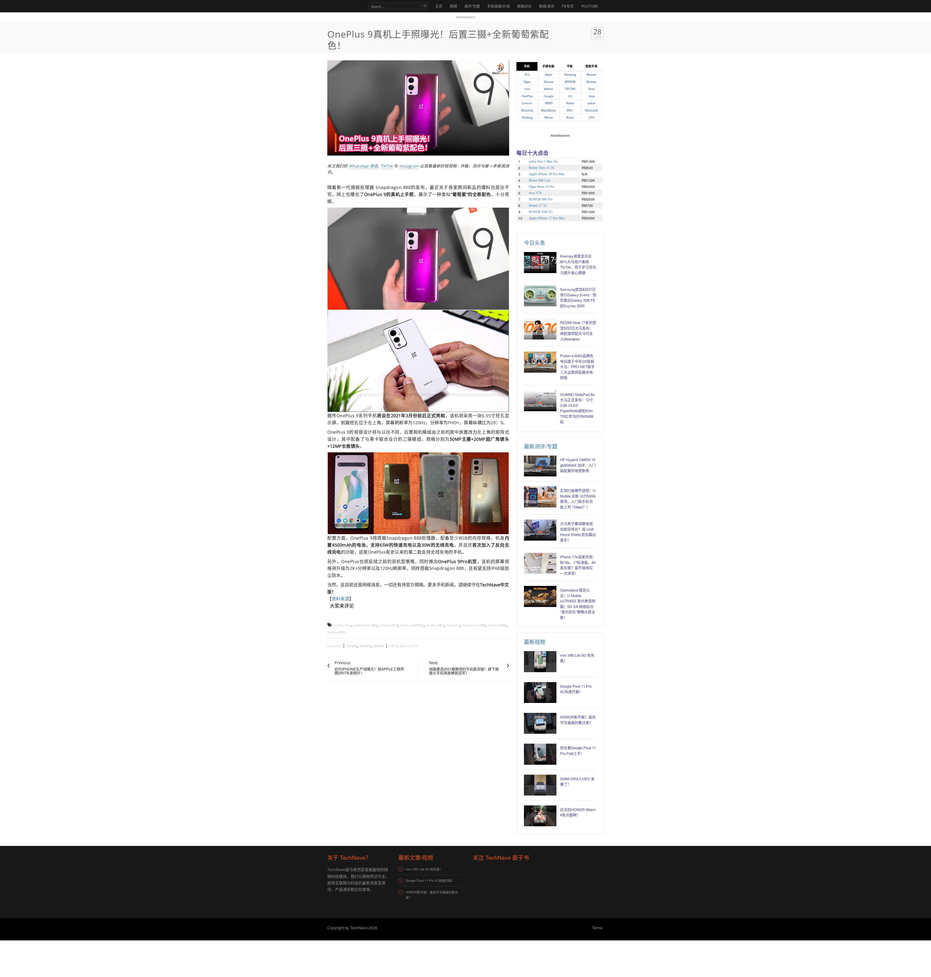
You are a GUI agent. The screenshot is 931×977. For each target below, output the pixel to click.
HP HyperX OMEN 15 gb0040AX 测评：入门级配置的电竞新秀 (578, 465)
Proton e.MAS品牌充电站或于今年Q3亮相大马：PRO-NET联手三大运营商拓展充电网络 (577, 366)
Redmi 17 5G (538, 205)
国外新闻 (378, 646)
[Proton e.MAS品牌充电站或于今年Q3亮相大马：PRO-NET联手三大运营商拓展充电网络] (540, 362)
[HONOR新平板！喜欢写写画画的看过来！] (540, 723)
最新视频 (534, 641)
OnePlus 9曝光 (435, 625)
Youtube (589, 5)
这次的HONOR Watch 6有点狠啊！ (578, 812)
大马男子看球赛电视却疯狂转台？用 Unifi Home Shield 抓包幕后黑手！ (578, 532)
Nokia (570, 103)
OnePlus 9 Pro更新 (474, 625)
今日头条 (534, 242)
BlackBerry (548, 110)
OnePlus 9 (453, 625)
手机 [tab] (527, 66)
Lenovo (527, 103)
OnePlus (527, 96)
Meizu (548, 117)
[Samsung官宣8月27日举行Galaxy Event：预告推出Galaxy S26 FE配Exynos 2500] (540, 295)
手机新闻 (351, 646)
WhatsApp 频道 (363, 166)
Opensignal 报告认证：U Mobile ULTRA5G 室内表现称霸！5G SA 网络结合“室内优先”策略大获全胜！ (577, 603)
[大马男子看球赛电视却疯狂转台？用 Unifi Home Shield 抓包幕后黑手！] (540, 530)
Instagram (409, 166)
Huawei (591, 74)
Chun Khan (334, 646)
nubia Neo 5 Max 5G (543, 161)
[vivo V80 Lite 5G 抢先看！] (540, 661)
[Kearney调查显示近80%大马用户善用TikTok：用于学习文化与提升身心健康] (540, 262)
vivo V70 (535, 193)
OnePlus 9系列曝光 (412, 625)
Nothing (527, 117)
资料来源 (340, 599)
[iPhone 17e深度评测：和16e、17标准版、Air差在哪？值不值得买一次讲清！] (540, 563)
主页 (438, 5)
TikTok (386, 166)
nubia (591, 103)
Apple (549, 74)
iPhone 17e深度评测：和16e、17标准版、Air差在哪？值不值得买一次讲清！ (578, 565)
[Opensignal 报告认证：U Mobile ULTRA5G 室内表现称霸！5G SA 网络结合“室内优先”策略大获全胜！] (540, 596)
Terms (597, 927)
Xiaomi (549, 82)
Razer (570, 117)
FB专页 (568, 5)
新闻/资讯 (546, 5)
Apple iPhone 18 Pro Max (547, 174)
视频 (453, 5)
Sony (591, 89)
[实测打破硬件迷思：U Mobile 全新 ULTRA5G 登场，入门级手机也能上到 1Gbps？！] (540, 496)
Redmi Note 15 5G (542, 168)
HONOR (570, 82)
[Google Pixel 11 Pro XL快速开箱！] (540, 692)
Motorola (527, 110)
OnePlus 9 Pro (342, 625)
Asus (591, 96)
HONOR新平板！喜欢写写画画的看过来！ (432, 895)
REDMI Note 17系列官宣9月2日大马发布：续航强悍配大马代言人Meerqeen (578, 330)
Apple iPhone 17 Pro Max (547, 218)
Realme (591, 82)
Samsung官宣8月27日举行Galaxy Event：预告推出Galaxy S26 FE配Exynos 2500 (578, 297)
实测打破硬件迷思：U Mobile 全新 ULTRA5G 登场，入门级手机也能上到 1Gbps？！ (578, 498)
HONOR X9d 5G (541, 212)
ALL (527, 74)
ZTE (591, 117)
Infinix (548, 89)
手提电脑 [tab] (548, 66)
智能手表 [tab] (591, 66)
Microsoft (591, 110)
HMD (548, 103)
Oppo (527, 82)
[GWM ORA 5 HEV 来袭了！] (540, 785)
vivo (527, 89)
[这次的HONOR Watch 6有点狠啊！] (540, 815)
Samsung (570, 74)
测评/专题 (472, 5)
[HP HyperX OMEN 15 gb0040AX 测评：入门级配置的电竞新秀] (540, 466)
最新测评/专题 (540, 446)
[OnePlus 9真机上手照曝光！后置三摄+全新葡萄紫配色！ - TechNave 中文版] (345, 6)
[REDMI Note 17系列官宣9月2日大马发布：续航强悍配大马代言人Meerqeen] (540, 328)
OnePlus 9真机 (497, 625)
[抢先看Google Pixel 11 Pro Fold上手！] (540, 754)
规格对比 (524, 5)
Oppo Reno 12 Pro (541, 187)
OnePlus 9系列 (389, 625)
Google (549, 96)
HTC (570, 110)
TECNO (570, 89)
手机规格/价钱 (498, 5)
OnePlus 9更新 (336, 632)
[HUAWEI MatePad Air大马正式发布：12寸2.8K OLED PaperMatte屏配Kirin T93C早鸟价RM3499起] (540, 400)
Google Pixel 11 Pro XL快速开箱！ (576, 689)
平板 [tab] (570, 66)
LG (570, 96)
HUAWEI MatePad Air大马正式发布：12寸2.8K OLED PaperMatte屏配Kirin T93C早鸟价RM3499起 (577, 408)
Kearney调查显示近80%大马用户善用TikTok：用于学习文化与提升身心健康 (578, 264)
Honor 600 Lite (539, 180)
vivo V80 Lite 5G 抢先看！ (424, 869)
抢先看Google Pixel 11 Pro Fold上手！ (578, 750)
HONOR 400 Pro (541, 199)
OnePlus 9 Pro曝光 (365, 625)
